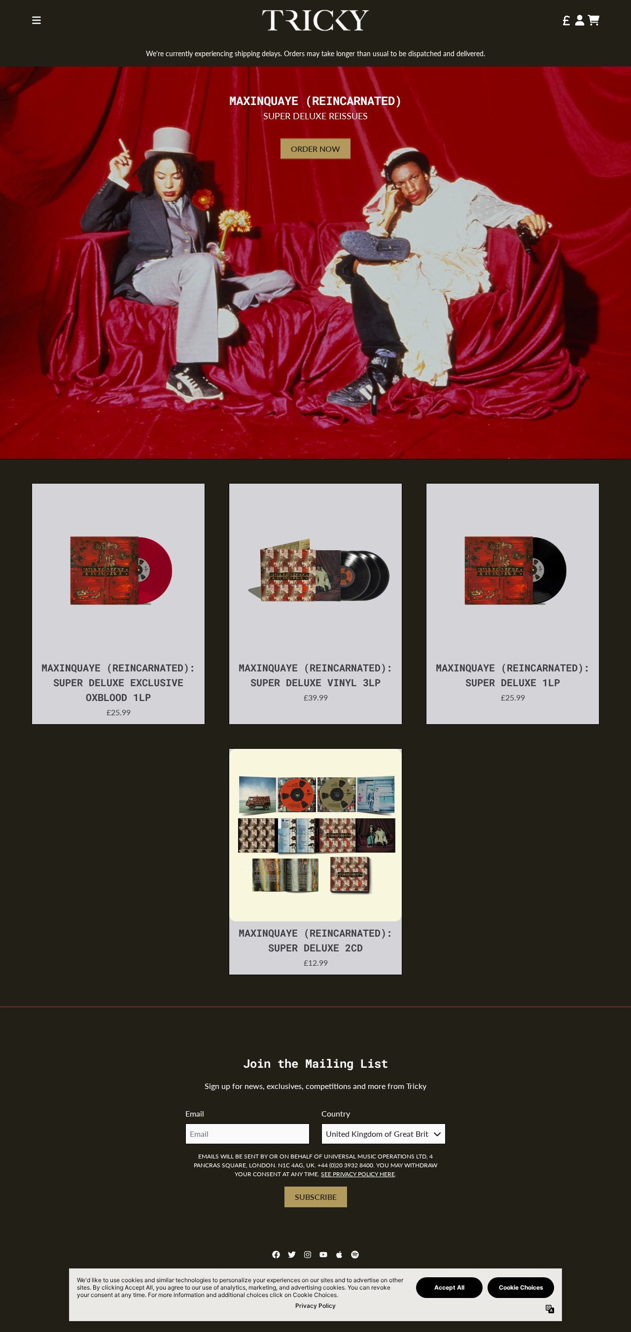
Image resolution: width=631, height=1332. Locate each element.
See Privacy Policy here (358, 1174)
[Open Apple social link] (339, 1255)
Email (194, 1113)
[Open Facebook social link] (276, 1255)
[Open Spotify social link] (355, 1255)
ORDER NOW (315, 148)
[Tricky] (315, 20)
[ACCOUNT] (580, 20)
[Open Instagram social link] (308, 1255)
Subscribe (316, 1196)
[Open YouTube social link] (323, 1255)
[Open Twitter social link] (292, 1255)
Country (335, 1113)
